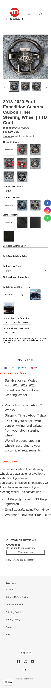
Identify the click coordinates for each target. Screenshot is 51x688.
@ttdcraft (25, 499)
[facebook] (47, 203)
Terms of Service (14, 604)
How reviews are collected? (20, 560)
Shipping (7, 136)
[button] (10, 128)
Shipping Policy (13, 612)
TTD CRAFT (29, 679)
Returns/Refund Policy (16, 597)
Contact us (10, 627)
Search (9, 589)
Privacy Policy (12, 619)
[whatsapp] (47, 218)
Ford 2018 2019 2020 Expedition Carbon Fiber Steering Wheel (22, 390)
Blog (7, 634)
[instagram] (47, 210)
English (24, 653)
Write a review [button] (25, 552)
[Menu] (46, 14)
